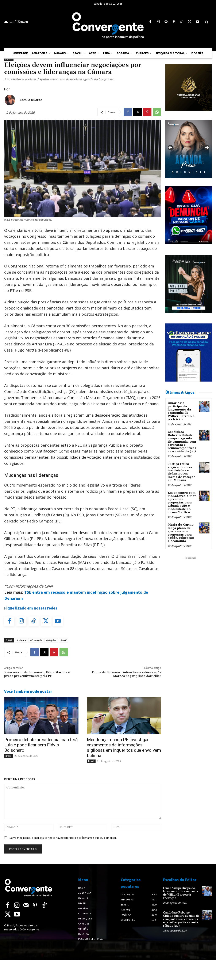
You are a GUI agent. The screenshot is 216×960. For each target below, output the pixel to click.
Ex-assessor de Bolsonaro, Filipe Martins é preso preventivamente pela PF (37, 674)
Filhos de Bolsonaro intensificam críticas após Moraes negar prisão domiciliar (126, 674)
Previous (170, 148)
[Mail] (166, 22)
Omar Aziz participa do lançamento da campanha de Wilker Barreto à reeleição (181, 411)
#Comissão (36, 640)
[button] (206, 22)
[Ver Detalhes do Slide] (188, 149)
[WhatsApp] (157, 112)
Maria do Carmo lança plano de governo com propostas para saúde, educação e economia (181, 533)
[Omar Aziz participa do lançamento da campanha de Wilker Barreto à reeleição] (204, 406)
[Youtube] (197, 22)
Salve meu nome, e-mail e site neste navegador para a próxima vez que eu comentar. (63, 838)
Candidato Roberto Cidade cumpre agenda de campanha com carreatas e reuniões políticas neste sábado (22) (182, 441)
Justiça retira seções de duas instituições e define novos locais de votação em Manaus (182, 472)
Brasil (9, 59)
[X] (189, 22)
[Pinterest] (174, 22)
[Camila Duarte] (10, 100)
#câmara (21, 640)
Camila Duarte (31, 100)
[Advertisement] (190, 623)
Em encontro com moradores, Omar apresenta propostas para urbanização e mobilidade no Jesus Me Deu (182, 502)
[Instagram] (158, 22)
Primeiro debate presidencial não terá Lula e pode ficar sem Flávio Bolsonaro (41, 745)
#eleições (51, 640)
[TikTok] (182, 22)
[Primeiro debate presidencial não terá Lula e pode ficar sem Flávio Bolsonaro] (41, 715)
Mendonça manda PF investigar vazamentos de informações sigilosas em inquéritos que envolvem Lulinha (124, 747)
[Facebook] (150, 22)
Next (206, 148)
